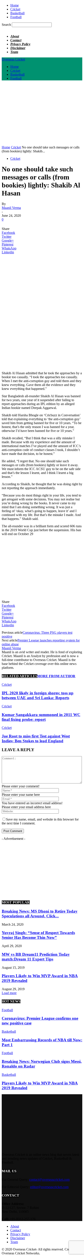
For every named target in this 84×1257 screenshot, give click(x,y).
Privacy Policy (20, 44)
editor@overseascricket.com (49, 1187)
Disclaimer (17, 48)
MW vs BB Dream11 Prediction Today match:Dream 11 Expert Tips (36, 956)
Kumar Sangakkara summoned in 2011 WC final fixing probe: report (41, 717)
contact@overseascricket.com (49, 1179)
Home (14, 5)
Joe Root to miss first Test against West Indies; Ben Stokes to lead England (36, 738)
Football (16, 17)
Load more (9, 993)
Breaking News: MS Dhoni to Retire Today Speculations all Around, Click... (40, 913)
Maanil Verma (11, 208)
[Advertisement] (38, 114)
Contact (15, 40)
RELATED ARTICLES (19, 676)
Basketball (17, 13)
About (14, 36)
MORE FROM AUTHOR (56, 676)
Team (14, 52)
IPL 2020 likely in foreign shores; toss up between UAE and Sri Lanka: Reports (37, 695)
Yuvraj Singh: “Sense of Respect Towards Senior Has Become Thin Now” (38, 935)
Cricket (15, 9)
